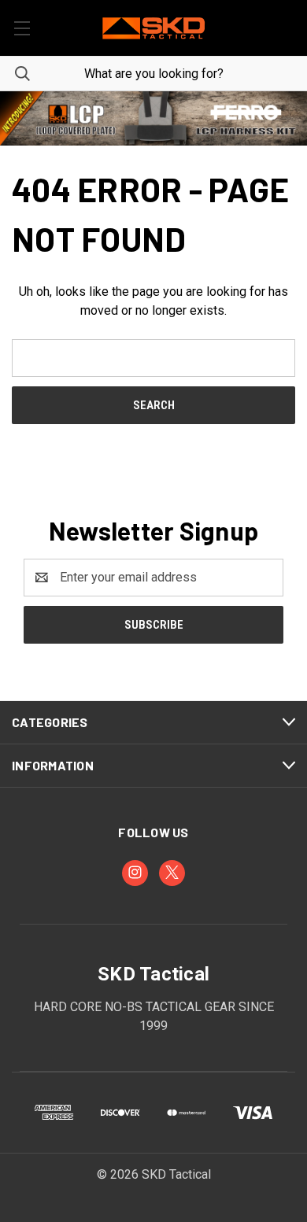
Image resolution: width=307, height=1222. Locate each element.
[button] (153, 118)
